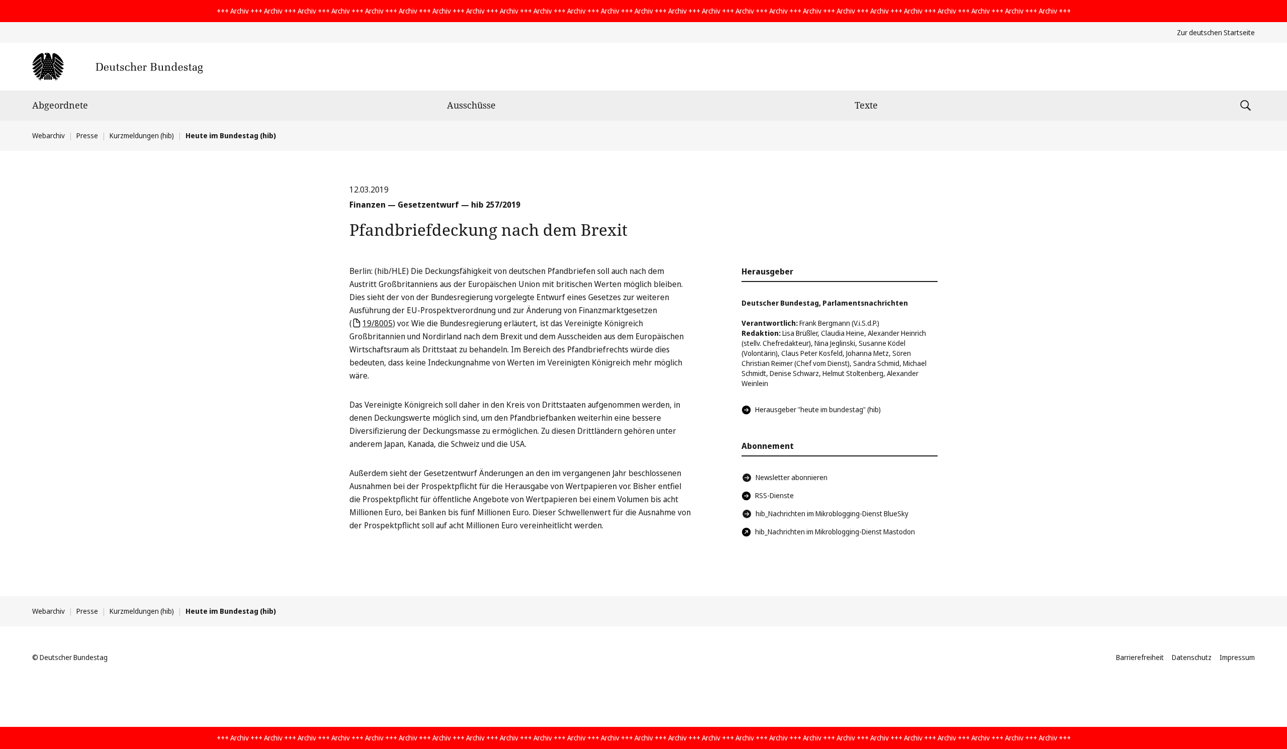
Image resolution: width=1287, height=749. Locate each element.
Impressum (1237, 657)
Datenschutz (1192, 657)
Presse (87, 135)
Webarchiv (48, 135)
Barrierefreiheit (1140, 657)
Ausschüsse (471, 105)
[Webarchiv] (117, 66)
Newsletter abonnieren (792, 477)
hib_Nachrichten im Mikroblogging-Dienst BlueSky (832, 513)
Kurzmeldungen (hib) (142, 135)
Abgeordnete (60, 105)
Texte (866, 105)
